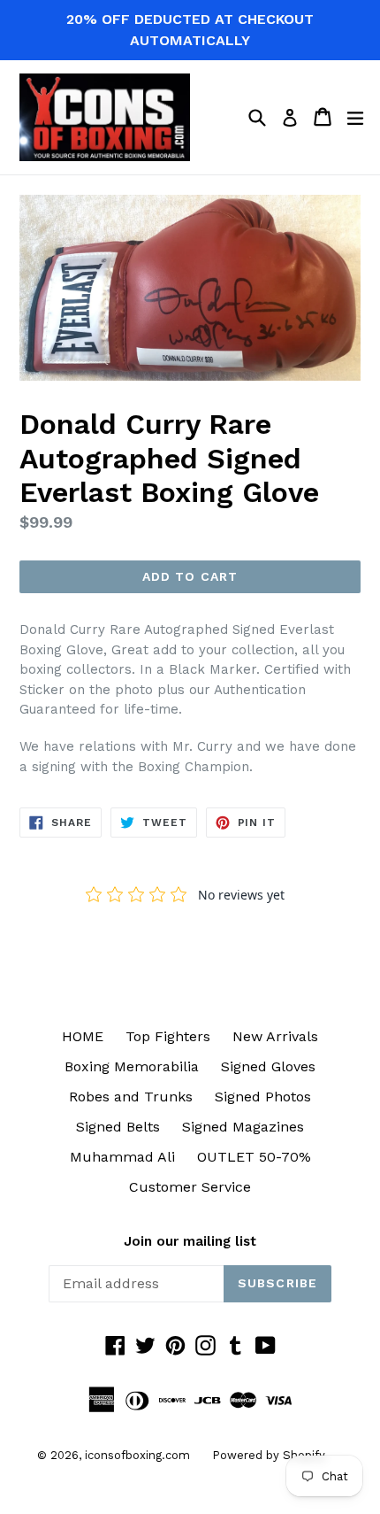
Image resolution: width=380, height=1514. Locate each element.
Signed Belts (118, 1126)
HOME (82, 1036)
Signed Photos (263, 1096)
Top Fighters (167, 1036)
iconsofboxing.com (137, 1455)
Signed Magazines (243, 1126)
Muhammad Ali (122, 1156)
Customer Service (190, 1186)
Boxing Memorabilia (132, 1066)
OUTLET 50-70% (254, 1156)
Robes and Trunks (131, 1096)
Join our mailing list (190, 1241)
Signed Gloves (268, 1066)
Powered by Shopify (268, 1455)
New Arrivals (275, 1036)
